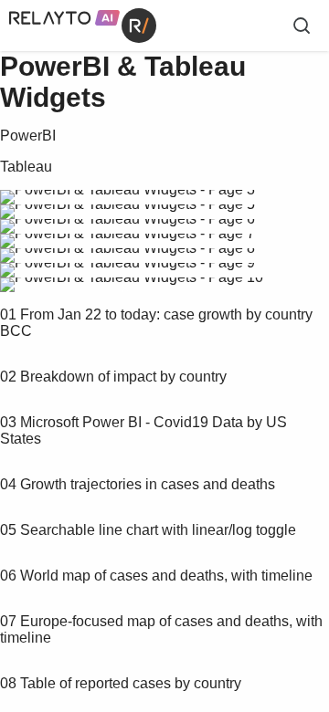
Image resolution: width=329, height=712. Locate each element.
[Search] (301, 25)
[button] (124, 288)
